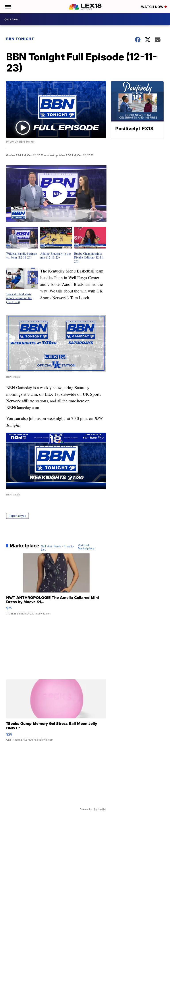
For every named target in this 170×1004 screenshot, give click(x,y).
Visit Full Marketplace (86, 547)
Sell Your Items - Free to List (57, 548)
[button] (22, 243)
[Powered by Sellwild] (99, 809)
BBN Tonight (20, 39)
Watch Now (152, 7)
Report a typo (17, 515)
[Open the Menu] (7, 6)
